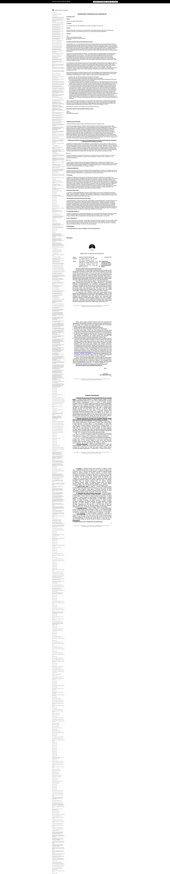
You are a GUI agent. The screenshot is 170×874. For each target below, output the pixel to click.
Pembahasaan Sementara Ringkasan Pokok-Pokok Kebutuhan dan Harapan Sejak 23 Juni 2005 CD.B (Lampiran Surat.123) (58, 240)
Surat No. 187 (54, 716)
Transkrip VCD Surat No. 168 (57, 630)
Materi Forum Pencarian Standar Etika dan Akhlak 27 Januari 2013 (58, 82)
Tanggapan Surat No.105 (56, 14)
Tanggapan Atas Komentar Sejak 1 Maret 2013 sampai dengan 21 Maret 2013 (58, 125)
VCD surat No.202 (55, 779)
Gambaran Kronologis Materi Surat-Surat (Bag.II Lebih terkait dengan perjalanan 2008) (57, 493)
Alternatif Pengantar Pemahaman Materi (58, 516)
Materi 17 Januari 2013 (56, 73)
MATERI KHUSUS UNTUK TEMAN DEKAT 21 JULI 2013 (58, 167)
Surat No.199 (54, 754)
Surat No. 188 (54, 729)
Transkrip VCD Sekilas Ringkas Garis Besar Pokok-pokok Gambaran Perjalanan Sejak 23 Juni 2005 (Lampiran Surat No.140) (58, 458)
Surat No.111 (54, 193)
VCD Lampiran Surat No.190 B (57, 738)
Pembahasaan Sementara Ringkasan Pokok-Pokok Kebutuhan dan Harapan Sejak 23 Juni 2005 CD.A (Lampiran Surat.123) (58, 235)
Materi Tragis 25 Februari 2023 (57, 793)
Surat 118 (54, 219)
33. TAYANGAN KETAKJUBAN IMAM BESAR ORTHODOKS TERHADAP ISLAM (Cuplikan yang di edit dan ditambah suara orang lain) (58, 314)
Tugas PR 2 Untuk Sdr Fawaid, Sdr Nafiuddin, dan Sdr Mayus (58, 854)
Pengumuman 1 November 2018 (58, 671)
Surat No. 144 (54, 531)
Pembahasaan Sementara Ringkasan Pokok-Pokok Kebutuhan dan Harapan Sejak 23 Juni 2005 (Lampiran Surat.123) (58, 244)
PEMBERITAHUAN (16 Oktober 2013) (57, 182)
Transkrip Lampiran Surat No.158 (58, 575)
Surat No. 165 (54, 606)
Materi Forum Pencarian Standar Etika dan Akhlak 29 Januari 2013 (58, 84)
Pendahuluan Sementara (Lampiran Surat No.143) (56, 520)
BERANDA (96, 1)
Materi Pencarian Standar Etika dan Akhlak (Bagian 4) (57, 31)
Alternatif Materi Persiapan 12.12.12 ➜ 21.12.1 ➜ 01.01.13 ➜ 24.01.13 (58, 62)
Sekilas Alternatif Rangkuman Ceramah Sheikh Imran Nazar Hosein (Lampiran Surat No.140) (58, 461)
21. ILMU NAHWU (55, 287)
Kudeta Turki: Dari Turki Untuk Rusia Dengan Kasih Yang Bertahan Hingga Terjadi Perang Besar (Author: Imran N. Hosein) (58, 475)
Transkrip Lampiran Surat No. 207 (58, 865)
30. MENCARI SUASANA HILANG (58, 305)
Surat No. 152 (54, 552)
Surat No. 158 (54, 568)
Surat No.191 (54, 742)
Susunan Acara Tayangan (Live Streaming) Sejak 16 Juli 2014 (57, 227)
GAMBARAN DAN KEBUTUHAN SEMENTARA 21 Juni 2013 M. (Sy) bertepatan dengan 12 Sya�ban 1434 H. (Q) (58, 159)
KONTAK (108, 1)
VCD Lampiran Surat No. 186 (57, 709)
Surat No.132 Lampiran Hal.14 (57, 426)
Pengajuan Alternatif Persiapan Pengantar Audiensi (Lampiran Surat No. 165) (57, 613)
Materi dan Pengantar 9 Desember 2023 (58, 807)
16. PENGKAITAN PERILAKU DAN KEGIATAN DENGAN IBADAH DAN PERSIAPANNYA (58, 276)
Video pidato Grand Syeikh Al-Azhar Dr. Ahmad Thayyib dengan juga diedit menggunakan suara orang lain (58, 507)
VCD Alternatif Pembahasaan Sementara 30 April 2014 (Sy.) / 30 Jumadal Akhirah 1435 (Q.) (58, 217)
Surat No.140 (54, 450)
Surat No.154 (54, 562)
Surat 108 (54, 179)
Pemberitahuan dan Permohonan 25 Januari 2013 (58, 79)
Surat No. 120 (54, 222)
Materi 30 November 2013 (57, 190)
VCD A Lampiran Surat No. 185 (57, 700)
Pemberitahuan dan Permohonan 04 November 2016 (58, 535)
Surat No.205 (54, 787)
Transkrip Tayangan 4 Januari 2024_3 (57, 825)
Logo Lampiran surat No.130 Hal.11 (57, 406)
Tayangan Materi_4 (55, 830)
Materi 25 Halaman (55, 811)
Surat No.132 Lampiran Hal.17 (57, 430)
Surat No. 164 (54, 605)
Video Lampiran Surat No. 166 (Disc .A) (57, 617)
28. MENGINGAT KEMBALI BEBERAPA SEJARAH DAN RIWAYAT (57, 302)
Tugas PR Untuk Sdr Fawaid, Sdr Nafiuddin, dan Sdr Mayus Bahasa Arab (58, 848)
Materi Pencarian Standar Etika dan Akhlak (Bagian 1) (57, 24)
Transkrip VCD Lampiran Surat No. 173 (58, 649)
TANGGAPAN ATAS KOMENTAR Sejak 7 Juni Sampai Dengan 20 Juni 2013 (58, 156)
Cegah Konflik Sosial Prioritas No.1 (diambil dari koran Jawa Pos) (57, 481)
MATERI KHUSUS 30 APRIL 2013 (58, 134)
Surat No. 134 (54, 435)
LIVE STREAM (102, 1)
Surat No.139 (54, 444)
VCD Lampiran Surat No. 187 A (57, 717)
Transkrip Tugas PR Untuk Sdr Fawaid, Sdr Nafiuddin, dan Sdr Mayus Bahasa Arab (57, 845)
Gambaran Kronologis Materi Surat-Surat (57, 487)
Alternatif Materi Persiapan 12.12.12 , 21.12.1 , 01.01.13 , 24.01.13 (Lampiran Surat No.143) (58, 523)
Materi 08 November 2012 (57, 43)
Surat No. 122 (54, 230)
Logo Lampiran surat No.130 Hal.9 (58, 402)
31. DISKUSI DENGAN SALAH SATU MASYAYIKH (57, 307)
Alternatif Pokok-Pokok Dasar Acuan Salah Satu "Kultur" (57, 47)
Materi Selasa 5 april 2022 (57, 775)
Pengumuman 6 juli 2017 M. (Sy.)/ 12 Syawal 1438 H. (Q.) (58, 581)
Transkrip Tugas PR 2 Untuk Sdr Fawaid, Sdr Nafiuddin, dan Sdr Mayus (58, 851)
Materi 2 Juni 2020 (55, 726)
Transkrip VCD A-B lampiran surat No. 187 (58, 721)
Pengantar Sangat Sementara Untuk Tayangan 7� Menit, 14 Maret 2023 (57, 798)
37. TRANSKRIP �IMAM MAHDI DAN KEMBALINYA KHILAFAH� (58, 328)
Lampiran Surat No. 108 (56, 180)
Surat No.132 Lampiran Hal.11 (57, 423)
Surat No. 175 (54, 656)
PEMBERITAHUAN (55, 137)
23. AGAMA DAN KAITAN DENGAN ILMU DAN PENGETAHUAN (58, 291)
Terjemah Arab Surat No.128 (57, 394)
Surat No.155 (54, 563)
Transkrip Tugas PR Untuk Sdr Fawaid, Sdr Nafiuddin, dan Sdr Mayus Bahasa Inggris (57, 839)
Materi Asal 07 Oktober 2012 (57, 40)
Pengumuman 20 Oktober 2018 (57, 669)
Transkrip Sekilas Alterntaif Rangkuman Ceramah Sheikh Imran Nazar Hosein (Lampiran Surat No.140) (57, 465)
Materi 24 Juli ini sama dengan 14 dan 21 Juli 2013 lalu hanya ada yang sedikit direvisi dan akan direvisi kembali (58, 170)
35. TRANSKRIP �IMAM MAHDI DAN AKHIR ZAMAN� (58, 321)
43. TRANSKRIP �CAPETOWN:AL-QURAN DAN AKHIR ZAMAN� (58, 354)
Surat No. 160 (54, 595)
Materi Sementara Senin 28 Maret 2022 (58, 767)
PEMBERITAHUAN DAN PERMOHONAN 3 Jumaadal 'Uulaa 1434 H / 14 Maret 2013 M (58, 106)
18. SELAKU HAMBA (56, 280)
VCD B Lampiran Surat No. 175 (57, 659)
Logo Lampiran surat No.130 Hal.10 (57, 404)
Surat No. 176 (54, 663)
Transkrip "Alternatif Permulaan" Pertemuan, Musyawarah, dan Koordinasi (58, 20)
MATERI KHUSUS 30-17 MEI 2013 (58, 138)
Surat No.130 (54, 408)
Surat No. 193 (54, 745)
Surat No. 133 (54, 433)
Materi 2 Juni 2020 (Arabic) (57, 727)
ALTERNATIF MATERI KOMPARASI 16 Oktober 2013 (57, 185)
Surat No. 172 (54, 640)
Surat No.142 (54, 472)
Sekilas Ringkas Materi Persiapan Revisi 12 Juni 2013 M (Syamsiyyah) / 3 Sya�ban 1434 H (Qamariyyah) (58, 150)
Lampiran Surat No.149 (56, 547)
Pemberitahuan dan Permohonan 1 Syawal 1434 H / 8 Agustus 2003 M (58, 175)
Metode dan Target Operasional (58, 22)
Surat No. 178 (54, 672)
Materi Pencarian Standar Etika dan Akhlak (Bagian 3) (57, 29)
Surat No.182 (54, 684)
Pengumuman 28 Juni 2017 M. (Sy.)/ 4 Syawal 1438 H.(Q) (57, 577)
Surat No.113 (54, 199)
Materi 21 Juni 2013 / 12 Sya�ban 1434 (58, 162)
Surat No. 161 (54, 596)
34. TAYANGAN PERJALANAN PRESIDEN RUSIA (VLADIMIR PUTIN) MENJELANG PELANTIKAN (57, 318)
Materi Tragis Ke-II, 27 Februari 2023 (57, 795)
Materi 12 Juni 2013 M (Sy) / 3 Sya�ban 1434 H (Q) (57, 148)
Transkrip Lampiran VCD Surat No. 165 (58, 610)
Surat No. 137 (54, 441)
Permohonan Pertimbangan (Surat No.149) (58, 545)
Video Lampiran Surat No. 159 (57, 585)
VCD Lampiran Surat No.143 (57, 528)
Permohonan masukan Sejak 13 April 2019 (58, 689)
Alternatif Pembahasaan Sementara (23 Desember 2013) (58, 196)
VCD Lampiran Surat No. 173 (57, 647)
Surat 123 (54, 232)
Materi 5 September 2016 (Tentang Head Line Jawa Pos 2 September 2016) (58, 484)
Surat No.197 (54, 751)
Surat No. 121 (54, 229)
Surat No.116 (54, 203)
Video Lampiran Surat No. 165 (57, 608)
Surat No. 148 (54, 542)
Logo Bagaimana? (55, 145)
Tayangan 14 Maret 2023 (56, 800)
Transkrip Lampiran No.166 (57, 621)
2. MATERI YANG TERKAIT (57, 250)
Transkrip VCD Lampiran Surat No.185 (57, 703)
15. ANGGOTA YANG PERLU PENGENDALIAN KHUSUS (57, 273)
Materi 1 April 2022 (55, 772)
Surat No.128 (54, 393)
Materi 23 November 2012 (57, 45)
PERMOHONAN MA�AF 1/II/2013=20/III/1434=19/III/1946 (58, 86)
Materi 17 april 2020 (55, 713)
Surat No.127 (54, 391)
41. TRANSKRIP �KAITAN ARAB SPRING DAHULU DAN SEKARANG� (58, 345)
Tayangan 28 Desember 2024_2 (58, 823)
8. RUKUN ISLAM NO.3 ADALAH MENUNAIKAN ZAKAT (58, 261)
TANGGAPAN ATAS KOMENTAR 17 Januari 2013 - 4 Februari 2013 (58, 89)
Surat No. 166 (54, 615)
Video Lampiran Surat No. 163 (57, 601)
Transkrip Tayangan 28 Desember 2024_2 (58, 822)
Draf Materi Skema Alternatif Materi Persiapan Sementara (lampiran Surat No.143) (58, 526)
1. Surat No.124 (55, 248)
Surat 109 (54, 186)
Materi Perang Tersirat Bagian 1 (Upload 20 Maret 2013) (58, 113)
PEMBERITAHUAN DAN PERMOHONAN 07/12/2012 (57, 49)
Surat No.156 (54, 565)
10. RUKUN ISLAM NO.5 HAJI (57, 265)
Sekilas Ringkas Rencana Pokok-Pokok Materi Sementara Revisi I (58, 18)
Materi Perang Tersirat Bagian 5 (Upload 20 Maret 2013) (58, 122)
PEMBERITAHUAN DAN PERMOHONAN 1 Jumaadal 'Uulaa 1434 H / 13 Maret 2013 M (58, 103)
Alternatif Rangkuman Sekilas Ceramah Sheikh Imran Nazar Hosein (57, 414)
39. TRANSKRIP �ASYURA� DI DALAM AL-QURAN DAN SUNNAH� (58, 337)
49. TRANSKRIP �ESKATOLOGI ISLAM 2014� (58, 382)
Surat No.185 (54, 697)
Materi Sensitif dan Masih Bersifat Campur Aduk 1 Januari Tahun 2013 (58, 65)
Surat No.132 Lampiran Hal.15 (57, 427)
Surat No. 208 (54, 873)
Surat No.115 (54, 202)
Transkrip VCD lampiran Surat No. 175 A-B (58, 661)
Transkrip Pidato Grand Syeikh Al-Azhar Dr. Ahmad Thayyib (58, 511)
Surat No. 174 (54, 651)
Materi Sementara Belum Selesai (58, 732)
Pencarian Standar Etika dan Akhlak (61, 1)
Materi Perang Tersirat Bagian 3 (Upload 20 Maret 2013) (58, 117)
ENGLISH (114, 1)
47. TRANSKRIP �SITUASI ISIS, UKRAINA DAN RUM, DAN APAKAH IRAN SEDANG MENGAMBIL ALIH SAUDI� (58, 371)
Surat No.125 (54, 388)
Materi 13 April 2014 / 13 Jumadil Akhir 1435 (58, 209)
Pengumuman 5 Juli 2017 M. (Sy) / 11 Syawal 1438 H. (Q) (58, 579)
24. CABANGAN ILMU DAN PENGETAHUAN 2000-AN (57, 293)
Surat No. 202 (54, 778)
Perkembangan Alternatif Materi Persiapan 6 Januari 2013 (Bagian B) (58, 71)
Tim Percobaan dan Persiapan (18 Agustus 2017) (58, 591)
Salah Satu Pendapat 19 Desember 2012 (56, 57)
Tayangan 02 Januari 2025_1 (57, 819)
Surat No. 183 (54, 687)
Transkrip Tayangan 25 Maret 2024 (58, 814)
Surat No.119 (54, 220)
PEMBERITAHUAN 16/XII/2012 (57, 53)
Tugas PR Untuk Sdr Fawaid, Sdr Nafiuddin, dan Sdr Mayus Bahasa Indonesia (58, 836)
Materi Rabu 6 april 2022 (56, 776)
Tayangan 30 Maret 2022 (56, 770)
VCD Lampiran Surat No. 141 (57, 469)
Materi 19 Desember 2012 (57, 55)
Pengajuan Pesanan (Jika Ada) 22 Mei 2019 (58, 695)
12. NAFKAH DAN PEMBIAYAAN (58, 268)
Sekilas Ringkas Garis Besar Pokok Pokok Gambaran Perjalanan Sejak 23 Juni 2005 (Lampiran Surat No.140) (57, 453)
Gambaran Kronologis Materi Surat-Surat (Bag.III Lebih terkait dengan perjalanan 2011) (58, 496)
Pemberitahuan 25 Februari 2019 (58, 685)
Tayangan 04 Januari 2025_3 (57, 827)
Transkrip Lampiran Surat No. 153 (58, 560)
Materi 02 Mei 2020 (55, 723)
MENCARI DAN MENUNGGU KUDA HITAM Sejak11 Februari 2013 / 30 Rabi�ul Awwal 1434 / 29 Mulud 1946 (58, 92)
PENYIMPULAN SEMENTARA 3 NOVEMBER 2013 (58, 189)
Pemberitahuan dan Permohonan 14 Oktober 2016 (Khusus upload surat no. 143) (58, 513)
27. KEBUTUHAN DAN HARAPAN (58, 299)
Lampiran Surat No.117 (56, 214)
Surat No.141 (54, 467)
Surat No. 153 (54, 557)
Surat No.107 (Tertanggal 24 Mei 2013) (58, 144)
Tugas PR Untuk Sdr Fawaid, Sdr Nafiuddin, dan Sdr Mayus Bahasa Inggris (58, 842)
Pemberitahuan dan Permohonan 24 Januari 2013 (58, 77)
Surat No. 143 (54, 518)
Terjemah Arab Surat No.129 (57, 397)
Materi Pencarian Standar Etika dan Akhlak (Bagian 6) (57, 36)
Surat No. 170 (54, 633)
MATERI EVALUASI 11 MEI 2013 (58, 135)
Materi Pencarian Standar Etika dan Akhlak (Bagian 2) (57, 27)
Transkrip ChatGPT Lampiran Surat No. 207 (57, 869)
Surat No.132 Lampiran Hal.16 (57, 429)
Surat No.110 (54, 192)
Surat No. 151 (54, 550)
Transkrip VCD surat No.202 (57, 781)
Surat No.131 (54, 411)
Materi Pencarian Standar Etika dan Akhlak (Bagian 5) (57, 34)
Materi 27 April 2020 (55, 714)
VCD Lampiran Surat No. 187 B (57, 719)
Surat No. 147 (54, 540)
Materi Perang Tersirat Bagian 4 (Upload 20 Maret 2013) (58, 120)
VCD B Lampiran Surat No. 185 (57, 701)
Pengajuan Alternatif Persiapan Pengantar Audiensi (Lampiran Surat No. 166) (57, 623)
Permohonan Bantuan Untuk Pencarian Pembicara (57, 478)
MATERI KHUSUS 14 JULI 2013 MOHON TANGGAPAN (58, 165)
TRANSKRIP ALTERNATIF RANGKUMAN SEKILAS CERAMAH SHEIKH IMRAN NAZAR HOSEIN (57, 417)
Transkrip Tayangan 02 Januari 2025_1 (57, 818)
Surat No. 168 (54, 627)
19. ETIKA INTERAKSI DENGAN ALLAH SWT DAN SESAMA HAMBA (58, 283)
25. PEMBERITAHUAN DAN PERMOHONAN (57, 296)
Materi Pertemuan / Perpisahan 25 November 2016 (58, 539)
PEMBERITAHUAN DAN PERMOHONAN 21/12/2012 (57, 59)
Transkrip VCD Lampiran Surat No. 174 (58, 654)
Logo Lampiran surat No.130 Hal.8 (58, 400)
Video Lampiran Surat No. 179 (57, 677)
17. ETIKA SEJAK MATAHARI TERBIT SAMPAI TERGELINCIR (58, 279)
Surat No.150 (54, 549)
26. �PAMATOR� (55, 297)
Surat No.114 (54, 200)
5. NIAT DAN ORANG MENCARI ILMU (58, 255)
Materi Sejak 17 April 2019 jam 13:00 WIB (57, 693)
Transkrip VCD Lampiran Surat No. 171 (58, 638)
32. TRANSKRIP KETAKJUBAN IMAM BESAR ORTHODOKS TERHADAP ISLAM (57, 310)
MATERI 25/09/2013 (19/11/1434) (58, 177)
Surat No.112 (54, 197)
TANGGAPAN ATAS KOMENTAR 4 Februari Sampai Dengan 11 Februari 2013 (58, 95)
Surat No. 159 (54, 583)
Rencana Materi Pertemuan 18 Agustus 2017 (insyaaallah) (57, 593)
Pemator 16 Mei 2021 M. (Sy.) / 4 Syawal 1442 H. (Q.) (58, 758)
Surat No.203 (54, 784)
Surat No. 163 (54, 599)
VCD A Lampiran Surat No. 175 (57, 658)
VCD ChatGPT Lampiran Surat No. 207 (58, 871)
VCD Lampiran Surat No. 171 (57, 636)
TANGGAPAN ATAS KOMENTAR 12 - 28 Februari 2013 (58, 100)
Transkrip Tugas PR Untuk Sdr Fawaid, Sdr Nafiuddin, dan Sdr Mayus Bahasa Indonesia (57, 833)
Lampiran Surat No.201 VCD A (57, 761)
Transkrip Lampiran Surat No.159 (58, 586)
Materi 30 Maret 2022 (56, 769)
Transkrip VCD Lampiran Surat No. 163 (58, 603)
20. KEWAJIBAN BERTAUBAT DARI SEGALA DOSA (57, 286)
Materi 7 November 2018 (56, 674)
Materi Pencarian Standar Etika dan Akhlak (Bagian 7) (57, 38)
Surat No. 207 (54, 860)
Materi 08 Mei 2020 (55, 724)
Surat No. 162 (54, 598)
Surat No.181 (54, 682)
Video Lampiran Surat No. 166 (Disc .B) (57, 619)
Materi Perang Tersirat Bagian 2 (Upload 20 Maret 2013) (58, 115)
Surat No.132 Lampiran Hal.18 (57, 432)
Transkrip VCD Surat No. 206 (57, 790)
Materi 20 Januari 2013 (56, 75)
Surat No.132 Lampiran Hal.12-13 (58, 424)
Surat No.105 (54, 12)
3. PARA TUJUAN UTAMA (56, 251)
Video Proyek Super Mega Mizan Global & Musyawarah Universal (58, 859)
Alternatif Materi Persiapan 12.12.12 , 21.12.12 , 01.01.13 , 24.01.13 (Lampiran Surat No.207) (58, 863)
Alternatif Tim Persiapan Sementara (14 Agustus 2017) (57, 588)
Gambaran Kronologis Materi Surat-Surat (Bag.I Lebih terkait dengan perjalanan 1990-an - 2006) (57, 489)
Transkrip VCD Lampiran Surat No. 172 (58, 644)
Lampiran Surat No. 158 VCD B (57, 573)
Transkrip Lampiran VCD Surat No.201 (57, 765)
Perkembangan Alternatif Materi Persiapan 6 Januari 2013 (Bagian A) (58, 68)
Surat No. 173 (54, 645)
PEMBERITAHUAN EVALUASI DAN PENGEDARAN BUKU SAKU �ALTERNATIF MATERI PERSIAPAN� (58, 128)
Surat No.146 (54, 536)
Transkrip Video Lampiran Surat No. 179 (58, 679)
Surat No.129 (54, 396)
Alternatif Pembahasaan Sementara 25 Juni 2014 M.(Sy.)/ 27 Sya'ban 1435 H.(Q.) (58, 224)
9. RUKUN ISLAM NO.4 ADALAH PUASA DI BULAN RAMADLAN (58, 263)
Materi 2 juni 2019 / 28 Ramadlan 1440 (58, 706)
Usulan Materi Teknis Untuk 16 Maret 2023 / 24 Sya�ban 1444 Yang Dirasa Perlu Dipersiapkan (58, 804)
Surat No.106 (54, 15)
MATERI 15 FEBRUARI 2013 (57, 97)
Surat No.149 (54, 543)
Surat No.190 (54, 735)
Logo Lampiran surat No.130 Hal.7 (58, 399)
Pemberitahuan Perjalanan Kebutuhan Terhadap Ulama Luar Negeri (58, 504)
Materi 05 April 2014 (55, 206)
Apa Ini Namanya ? (55, 205)
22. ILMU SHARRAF (55, 289)
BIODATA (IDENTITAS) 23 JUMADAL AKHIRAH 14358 (57, 211)
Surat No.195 (54, 748)
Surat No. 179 (54, 675)
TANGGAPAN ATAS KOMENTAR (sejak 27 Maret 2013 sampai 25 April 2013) (58, 132)
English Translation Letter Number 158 (58, 570)
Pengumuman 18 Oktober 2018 (57, 666)
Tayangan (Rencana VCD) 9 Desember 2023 (57, 809)
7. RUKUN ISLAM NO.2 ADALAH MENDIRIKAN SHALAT (58, 259)
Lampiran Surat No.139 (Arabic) (58, 447)
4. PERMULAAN (55, 253)
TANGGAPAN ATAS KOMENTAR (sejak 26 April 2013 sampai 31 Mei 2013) (58, 141)
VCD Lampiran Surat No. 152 (57, 553)
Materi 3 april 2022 (55, 773)
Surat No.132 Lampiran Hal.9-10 (58, 421)
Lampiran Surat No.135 (56, 438)
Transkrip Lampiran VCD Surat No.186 (57, 711)
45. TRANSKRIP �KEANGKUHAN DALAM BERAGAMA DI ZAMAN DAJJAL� (58, 363)
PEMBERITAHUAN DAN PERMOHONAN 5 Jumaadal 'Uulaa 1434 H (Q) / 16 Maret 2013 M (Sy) (58, 109)
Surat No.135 (54, 436)
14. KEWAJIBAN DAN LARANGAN (58, 271)
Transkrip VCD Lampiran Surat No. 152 (58, 555)
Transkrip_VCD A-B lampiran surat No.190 (58, 740)
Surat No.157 (54, 566)
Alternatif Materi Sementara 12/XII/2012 (57, 51)
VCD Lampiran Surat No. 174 (57, 652)
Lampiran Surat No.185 (56, 698)
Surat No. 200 (54, 756)
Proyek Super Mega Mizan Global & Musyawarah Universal (58, 856)
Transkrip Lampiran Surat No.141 (58, 470)
